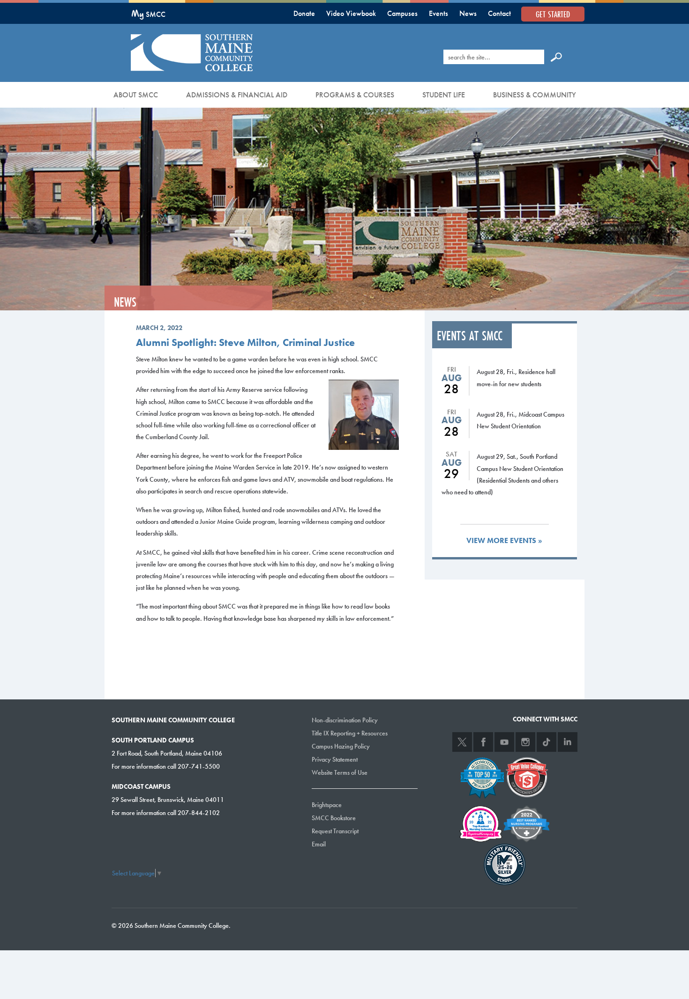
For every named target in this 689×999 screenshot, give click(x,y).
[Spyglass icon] (556, 57)
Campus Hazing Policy (341, 746)
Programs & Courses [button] (354, 95)
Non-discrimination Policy (345, 720)
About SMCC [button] (135, 95)
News (468, 13)
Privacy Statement (335, 759)
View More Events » (504, 540)
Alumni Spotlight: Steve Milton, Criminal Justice (245, 342)
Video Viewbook (351, 13)
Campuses (402, 13)
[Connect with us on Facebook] (483, 742)
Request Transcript (335, 831)
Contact (499, 13)
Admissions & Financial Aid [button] (236, 95)
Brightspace (327, 805)
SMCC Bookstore (334, 818)
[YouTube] (504, 742)
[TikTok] (546, 742)
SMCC (148, 14)
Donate (304, 13)
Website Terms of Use (339, 772)
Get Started (553, 14)
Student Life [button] (443, 95)
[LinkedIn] (567, 742)
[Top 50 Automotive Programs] (482, 776)
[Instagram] (525, 742)
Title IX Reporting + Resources (350, 733)
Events (438, 13)
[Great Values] (526, 776)
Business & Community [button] (534, 95)
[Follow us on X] (462, 742)
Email (319, 844)
